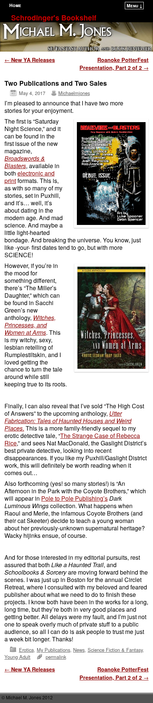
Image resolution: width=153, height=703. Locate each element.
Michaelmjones (74, 93)
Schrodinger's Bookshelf (53, 17)
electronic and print (29, 177)
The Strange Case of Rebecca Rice (72, 439)
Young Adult (17, 656)
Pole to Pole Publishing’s (74, 498)
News (79, 649)
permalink (56, 656)
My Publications (53, 649)
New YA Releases (29, 59)
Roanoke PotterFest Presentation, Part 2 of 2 (114, 64)
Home (15, 5)
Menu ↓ (135, 5)
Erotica (26, 649)
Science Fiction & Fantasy (115, 649)
